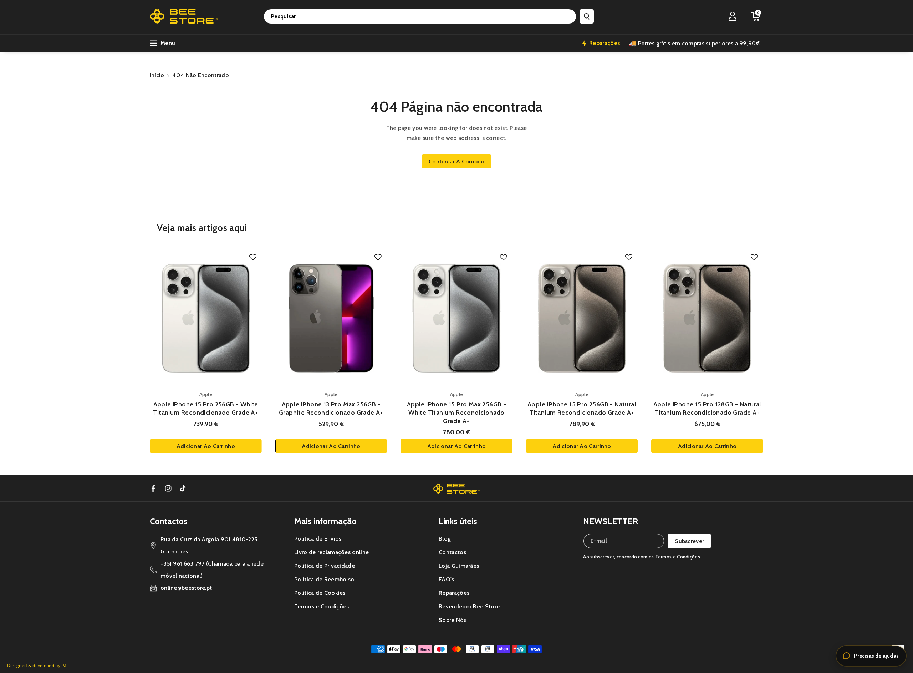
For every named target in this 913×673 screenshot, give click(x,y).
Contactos (452, 552)
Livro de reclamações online (331, 552)
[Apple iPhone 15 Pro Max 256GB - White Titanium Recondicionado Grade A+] (456, 318)
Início (157, 75)
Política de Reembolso (324, 579)
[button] (755, 16)
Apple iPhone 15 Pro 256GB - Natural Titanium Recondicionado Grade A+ (581, 408)
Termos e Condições (321, 606)
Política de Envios (317, 538)
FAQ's (446, 579)
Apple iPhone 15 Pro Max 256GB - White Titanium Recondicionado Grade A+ (456, 412)
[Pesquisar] (587, 16)
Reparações (454, 592)
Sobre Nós (452, 620)
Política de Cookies (320, 592)
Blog (445, 538)
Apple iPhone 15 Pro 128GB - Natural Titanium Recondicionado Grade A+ (707, 408)
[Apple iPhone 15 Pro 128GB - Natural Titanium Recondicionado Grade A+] (707, 318)
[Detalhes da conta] (732, 16)
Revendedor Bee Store (469, 606)
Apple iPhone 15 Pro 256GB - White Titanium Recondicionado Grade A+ (205, 408)
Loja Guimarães (459, 565)
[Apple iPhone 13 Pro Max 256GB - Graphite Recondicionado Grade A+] (331, 318)
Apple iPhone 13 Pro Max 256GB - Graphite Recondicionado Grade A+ (331, 408)
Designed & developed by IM (37, 665)
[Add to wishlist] (253, 257)
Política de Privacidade (324, 565)
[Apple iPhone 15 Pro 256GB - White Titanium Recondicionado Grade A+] (206, 318)
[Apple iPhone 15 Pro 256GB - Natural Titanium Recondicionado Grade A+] (582, 318)
